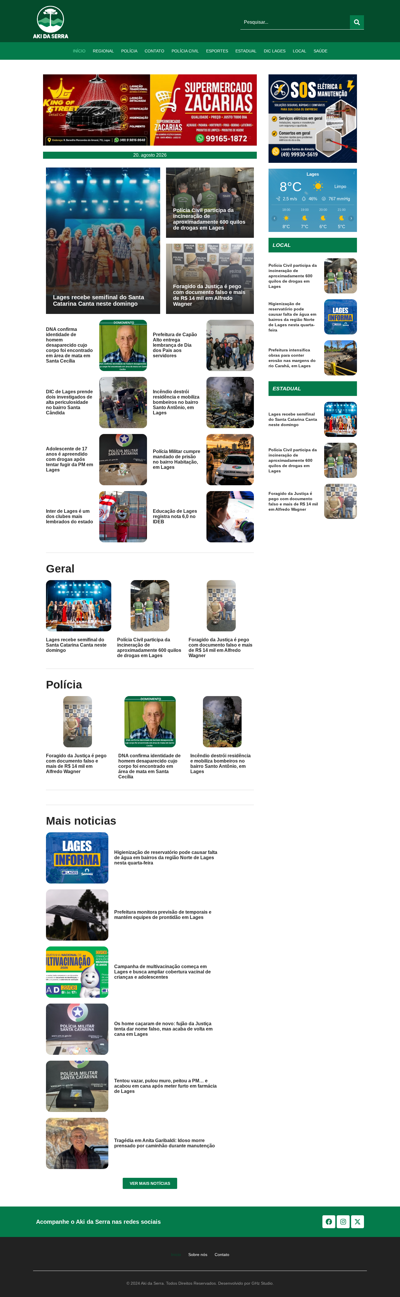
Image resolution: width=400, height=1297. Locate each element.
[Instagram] (343, 1221)
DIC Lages (275, 51)
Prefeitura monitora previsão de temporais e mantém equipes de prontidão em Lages (162, 915)
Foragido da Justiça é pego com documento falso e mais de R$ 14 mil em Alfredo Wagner (209, 295)
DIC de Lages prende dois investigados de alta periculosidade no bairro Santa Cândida (69, 402)
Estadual (246, 51)
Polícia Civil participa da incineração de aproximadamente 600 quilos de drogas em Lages (209, 219)
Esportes (217, 51)
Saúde (320, 51)
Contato (154, 51)
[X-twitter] (357, 1221)
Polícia (129, 51)
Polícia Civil (185, 51)
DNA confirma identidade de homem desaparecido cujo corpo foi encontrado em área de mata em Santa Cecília (69, 345)
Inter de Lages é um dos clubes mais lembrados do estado (69, 516)
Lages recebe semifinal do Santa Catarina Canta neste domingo (98, 300)
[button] (49, 110)
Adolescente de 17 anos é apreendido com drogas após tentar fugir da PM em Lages (69, 459)
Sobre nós (197, 1254)
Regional (103, 51)
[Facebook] (328, 1221)
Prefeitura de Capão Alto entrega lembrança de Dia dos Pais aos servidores (175, 345)
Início (79, 51)
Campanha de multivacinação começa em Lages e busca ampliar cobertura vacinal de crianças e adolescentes (162, 972)
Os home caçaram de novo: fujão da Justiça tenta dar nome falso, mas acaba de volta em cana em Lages (163, 1029)
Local (299, 51)
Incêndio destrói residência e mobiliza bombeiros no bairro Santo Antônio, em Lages (176, 402)
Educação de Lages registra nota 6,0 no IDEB (175, 516)
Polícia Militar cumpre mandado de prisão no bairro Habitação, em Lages (176, 459)
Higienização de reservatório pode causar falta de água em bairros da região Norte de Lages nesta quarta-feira (165, 857)
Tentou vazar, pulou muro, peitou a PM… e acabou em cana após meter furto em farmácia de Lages (165, 1086)
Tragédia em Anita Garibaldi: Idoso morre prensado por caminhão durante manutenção (164, 1143)
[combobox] (295, 22)
